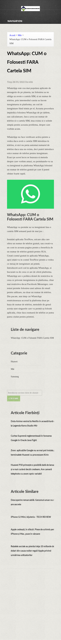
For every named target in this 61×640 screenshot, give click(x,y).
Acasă (12, 35)
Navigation (15, 21)
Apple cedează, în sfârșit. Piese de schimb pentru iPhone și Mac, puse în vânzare (34, 532)
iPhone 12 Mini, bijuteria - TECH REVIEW (31, 517)
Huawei (14, 361)
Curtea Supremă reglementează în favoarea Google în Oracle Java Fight (31, 438)
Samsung (15, 376)
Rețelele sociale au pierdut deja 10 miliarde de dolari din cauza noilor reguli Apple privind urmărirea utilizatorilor (32, 550)
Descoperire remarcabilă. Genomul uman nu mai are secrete (34, 502)
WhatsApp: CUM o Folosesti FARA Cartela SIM (32, 338)
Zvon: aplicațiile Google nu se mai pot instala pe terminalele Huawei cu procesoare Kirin (33, 452)
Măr (20, 35)
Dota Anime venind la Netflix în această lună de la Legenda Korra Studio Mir (33, 423)
